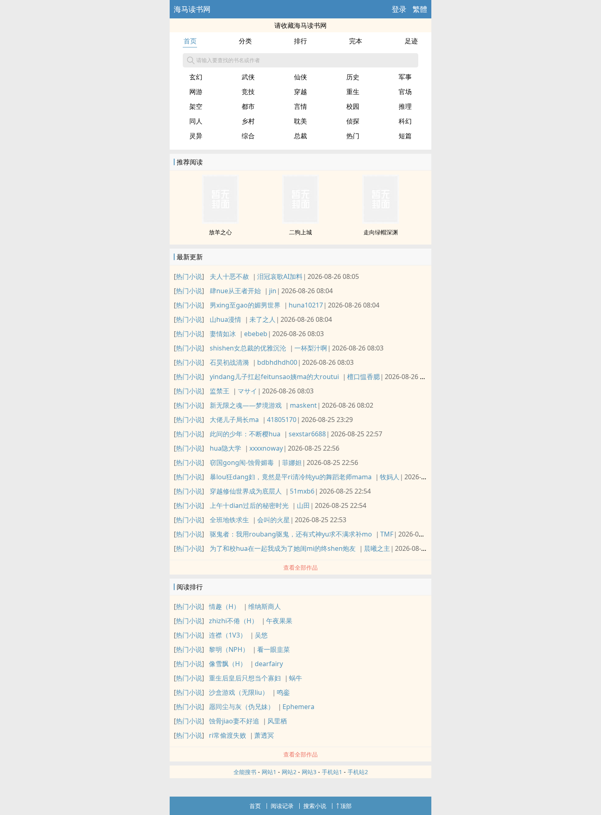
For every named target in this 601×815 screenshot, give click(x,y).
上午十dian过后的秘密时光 (249, 505)
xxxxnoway (266, 448)
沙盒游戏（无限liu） (239, 692)
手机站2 (358, 772)
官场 (405, 91)
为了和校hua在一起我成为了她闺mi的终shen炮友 (283, 548)
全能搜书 (244, 772)
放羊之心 (220, 232)
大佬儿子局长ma (234, 419)
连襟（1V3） (228, 635)
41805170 (281, 419)
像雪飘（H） (228, 663)
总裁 (300, 135)
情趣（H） (224, 606)
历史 (352, 76)
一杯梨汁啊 (310, 348)
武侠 (248, 76)
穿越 (300, 91)
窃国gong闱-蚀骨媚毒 (242, 462)
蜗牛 (295, 678)
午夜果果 (279, 620)
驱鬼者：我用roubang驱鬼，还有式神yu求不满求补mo (291, 534)
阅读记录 (282, 806)
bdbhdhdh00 (277, 362)
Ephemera (298, 706)
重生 (352, 91)
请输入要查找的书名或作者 (228, 60)
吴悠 (261, 635)
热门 (352, 135)
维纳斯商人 (264, 606)
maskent (303, 405)
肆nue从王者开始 (235, 290)
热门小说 (189, 276)
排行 (300, 40)
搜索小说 (314, 806)
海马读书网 (192, 9)
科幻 (405, 121)
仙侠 (300, 76)
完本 (355, 40)
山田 (303, 505)
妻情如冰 (223, 333)
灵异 (195, 135)
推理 (405, 106)
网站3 (309, 772)
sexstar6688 (307, 433)
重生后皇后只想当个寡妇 (245, 678)
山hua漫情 (225, 319)
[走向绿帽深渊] (380, 221)
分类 (245, 40)
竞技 (248, 91)
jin (272, 290)
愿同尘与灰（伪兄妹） (241, 706)
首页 (190, 40)
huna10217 (306, 305)
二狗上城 (300, 232)
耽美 (300, 121)
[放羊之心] (220, 221)
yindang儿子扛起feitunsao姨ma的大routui (274, 376)
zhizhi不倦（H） (233, 620)
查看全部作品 (300, 567)
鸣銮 (283, 692)
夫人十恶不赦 (229, 276)
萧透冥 (264, 735)
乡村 (248, 121)
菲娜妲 (292, 462)
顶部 (346, 806)
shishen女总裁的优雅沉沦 (248, 348)
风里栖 (277, 720)
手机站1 (332, 772)
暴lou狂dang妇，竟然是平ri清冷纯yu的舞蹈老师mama (291, 476)
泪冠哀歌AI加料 (280, 276)
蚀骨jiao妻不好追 (234, 720)
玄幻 (195, 76)
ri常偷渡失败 (227, 735)
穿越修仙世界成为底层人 (246, 491)
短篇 (405, 135)
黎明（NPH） (229, 649)
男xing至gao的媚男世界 (245, 305)
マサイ (247, 390)
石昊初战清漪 (229, 362)
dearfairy (269, 663)
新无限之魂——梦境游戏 (246, 405)
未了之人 (262, 319)
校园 (352, 106)
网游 (195, 91)
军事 (405, 76)
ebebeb (255, 333)
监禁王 (219, 390)
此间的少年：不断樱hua (245, 433)
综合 (248, 135)
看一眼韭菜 (273, 649)
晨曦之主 (377, 548)
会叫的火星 (273, 519)
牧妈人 (389, 476)
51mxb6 (302, 491)
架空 (195, 106)
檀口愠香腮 (363, 376)
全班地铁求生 (229, 519)
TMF (386, 534)
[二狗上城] (300, 221)
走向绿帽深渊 (380, 232)
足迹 (411, 40)
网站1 (269, 772)
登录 (399, 9)
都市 (248, 106)
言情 (300, 106)
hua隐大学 (225, 448)
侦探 (352, 121)
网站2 (289, 772)
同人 (195, 121)
